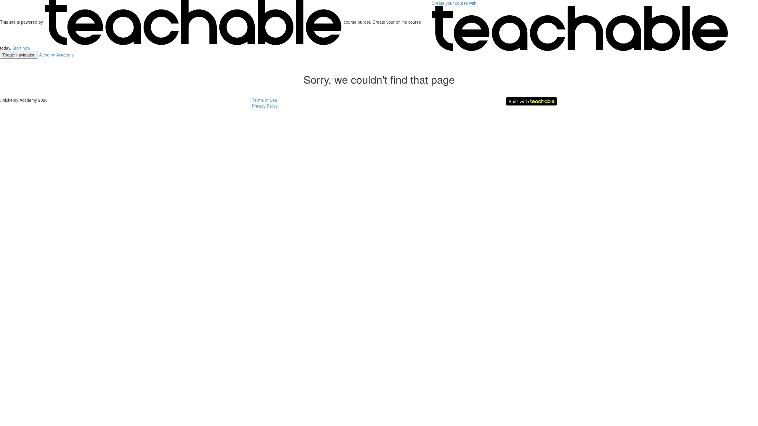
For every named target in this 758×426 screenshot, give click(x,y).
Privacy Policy (265, 106)
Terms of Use (264, 100)
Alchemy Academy (56, 55)
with (455, 3)
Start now (21, 48)
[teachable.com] (193, 22)
